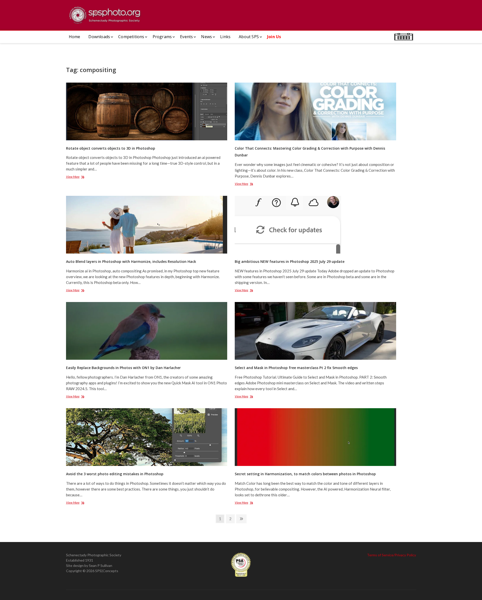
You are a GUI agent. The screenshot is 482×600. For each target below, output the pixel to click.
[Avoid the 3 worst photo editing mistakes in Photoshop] (146, 437)
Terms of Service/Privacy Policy (391, 555)
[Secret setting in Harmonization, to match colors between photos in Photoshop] (315, 437)
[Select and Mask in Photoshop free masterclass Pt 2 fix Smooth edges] (315, 331)
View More (79, 177)
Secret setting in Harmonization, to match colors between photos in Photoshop (305, 473)
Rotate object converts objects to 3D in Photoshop (110, 148)
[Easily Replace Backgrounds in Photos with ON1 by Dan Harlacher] (146, 331)
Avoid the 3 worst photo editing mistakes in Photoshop (114, 473)
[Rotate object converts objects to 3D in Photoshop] (146, 111)
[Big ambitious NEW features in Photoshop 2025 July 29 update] (315, 225)
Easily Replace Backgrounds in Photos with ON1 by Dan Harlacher (123, 367)
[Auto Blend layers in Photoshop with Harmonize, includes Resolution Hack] (146, 225)
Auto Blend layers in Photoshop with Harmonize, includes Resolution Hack (131, 261)
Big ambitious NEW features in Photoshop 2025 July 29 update (289, 261)
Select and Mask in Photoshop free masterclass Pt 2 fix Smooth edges (296, 367)
